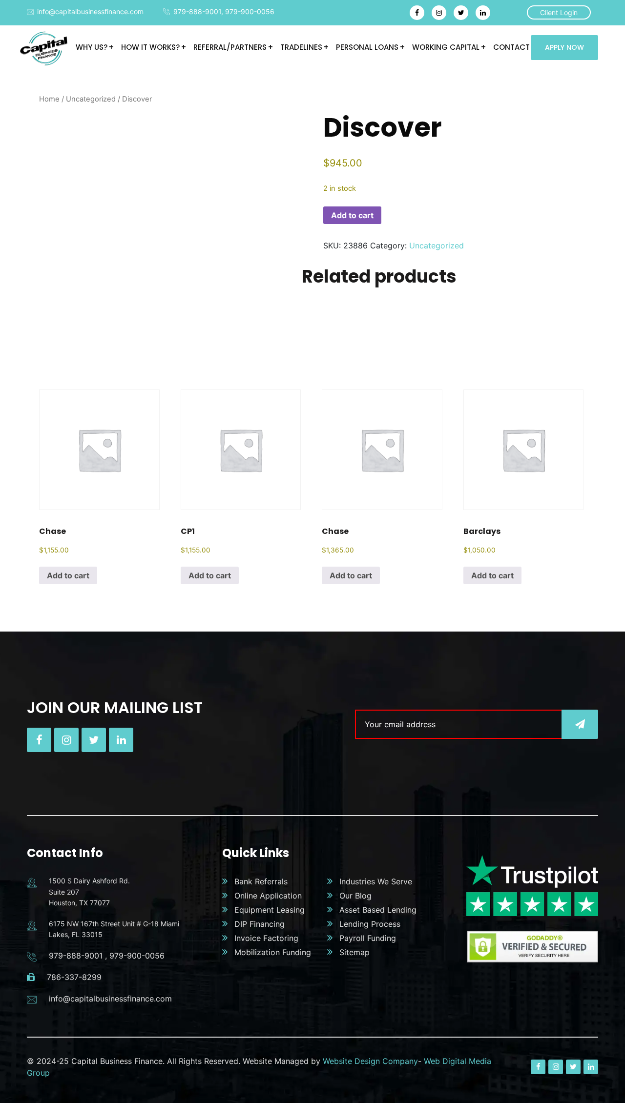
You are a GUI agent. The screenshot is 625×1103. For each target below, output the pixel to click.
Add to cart (352, 215)
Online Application (268, 895)
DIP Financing (259, 924)
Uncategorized (91, 99)
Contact (511, 47)
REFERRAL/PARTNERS (230, 47)
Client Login (559, 12)
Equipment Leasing (269, 910)
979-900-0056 (249, 11)
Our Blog (355, 895)
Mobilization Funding (272, 952)
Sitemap (354, 952)
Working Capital (445, 47)
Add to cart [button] (68, 575)
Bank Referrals (261, 881)
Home (49, 99)
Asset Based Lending (378, 910)
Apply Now (564, 47)
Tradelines (301, 47)
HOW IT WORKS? (150, 47)
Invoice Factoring (266, 938)
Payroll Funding (367, 938)
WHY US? (91, 47)
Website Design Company (370, 1061)
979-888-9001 (197, 11)
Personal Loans (367, 47)
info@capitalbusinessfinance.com (90, 11)
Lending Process (369, 924)
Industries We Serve (375, 881)
